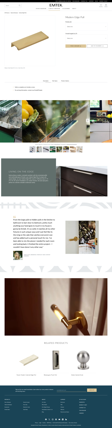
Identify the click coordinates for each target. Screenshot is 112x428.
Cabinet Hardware (14, 12)
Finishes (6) (68, 22)
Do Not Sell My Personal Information (60, 422)
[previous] (24, 120)
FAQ (61, 404)
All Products (7, 12)
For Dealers (75, 1)
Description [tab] (45, 81)
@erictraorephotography (72, 144)
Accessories (7, 407)
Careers (81, 413)
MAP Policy (49, 422)
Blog (96, 1)
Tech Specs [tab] (54, 81)
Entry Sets (25, 404)
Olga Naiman (57, 144)
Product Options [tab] (65, 81)
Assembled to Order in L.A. (47, 409)
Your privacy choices (73, 422)
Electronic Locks (26, 407)
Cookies (44, 422)
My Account (82, 399)
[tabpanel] (56, 90)
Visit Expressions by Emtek (63, 1)
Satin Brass (25, 409)
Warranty (62, 409)
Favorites (82, 402)
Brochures (63, 402)
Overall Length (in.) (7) (71, 33)
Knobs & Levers (26, 402)
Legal (40, 422)
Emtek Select (7, 409)
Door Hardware (8, 402)
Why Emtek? (44, 404)
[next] (87, 120)
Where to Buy (83, 405)
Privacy (36, 422)
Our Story (44, 402)
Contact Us (84, 1)
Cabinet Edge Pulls (22, 12)
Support (91, 1)
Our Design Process (46, 407)
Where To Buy (103, 1)
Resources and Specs (65, 412)
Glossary (62, 407)
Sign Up (91, 390)
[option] (56, 123)
